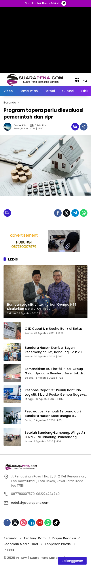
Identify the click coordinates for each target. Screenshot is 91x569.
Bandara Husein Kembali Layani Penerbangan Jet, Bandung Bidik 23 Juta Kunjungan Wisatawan (53, 350)
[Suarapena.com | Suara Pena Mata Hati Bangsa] (35, 79)
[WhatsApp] (83, 213)
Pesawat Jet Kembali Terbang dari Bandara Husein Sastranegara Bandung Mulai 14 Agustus (53, 413)
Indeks (9, 550)
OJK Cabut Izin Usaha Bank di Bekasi (54, 329)
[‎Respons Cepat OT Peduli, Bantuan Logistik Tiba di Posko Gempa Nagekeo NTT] (12, 394)
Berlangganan (72, 561)
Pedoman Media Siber (21, 544)
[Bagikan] (83, 126)
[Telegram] (75, 213)
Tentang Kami (35, 538)
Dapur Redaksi (64, 538)
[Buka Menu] (77, 79)
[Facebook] (58, 213)
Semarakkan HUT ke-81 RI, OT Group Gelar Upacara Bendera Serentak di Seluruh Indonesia (54, 371)
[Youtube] (39, 522)
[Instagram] (23, 522)
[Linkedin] (31, 522)
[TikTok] (56, 522)
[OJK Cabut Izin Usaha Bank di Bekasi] (12, 330)
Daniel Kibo (20, 125)
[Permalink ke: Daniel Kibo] (9, 127)
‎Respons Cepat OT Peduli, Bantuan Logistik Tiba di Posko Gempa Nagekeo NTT (56, 392)
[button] (84, 79)
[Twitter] (66, 213)
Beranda (10, 538)
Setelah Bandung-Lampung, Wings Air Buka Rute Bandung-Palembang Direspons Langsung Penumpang (55, 435)
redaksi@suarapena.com (30, 502)
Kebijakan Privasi (58, 544)
